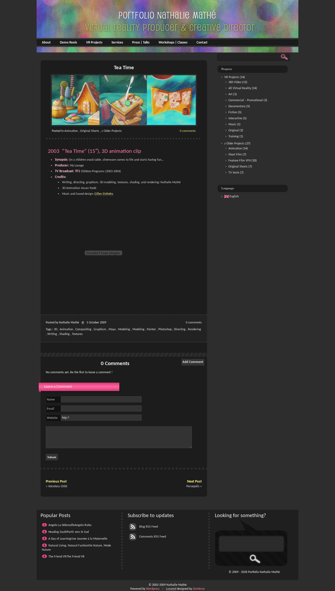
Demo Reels (68, 42)
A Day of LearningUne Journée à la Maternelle (77, 538)
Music (232, 124)
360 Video (234, 82)
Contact (202, 42)
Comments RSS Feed (152, 536)
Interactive (235, 118)
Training (233, 136)
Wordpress (153, 588)
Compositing (83, 329)
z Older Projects (112, 131)
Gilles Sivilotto (103, 194)
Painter (151, 329)
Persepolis (192, 486)
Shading (64, 334)
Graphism (100, 329)
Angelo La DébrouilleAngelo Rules (70, 525)
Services (117, 42)
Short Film (235, 154)
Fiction (232, 112)
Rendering (194, 329)
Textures (77, 334)
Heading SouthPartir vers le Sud (68, 532)
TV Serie (233, 172)
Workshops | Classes (173, 42)
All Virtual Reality (239, 88)
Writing (52, 334)
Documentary (236, 106)
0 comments (188, 131)
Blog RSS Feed (148, 526)
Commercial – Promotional (245, 100)
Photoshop (165, 329)
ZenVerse (199, 588)
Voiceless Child (57, 486)
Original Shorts (89, 131)
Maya (112, 329)
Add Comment (192, 362)
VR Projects (94, 42)
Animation (71, 131)
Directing (180, 329)
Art (230, 94)
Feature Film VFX (239, 160)
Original (233, 130)
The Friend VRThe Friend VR (66, 556)
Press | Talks (140, 42)
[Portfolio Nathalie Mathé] (167, 50)
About (46, 42)
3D (55, 329)
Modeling (124, 329)
